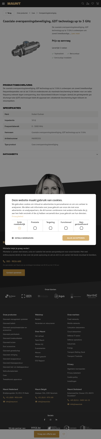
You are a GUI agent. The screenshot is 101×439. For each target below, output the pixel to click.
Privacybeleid (17, 216)
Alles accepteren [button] (75, 238)
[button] (22, 238)
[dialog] (50, 219)
